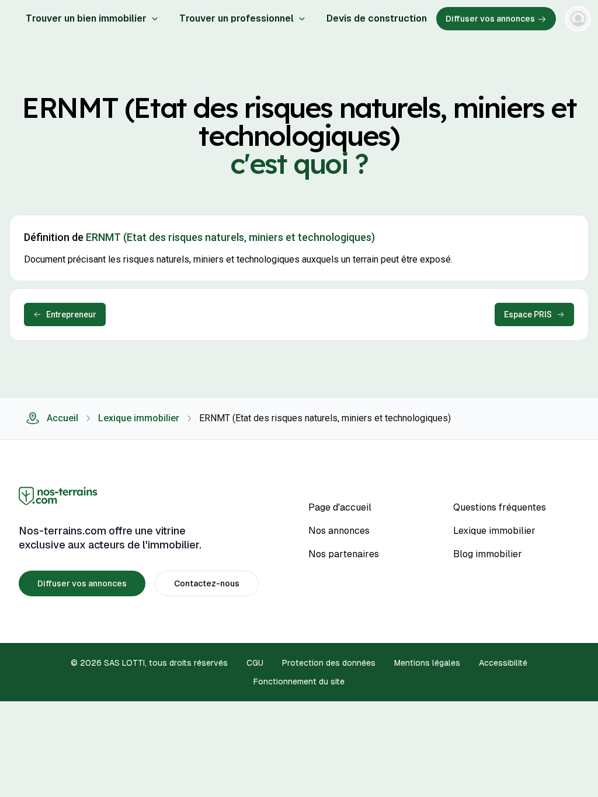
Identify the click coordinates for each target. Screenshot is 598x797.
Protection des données (329, 662)
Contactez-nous (206, 583)
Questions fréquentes (499, 507)
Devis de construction (376, 18)
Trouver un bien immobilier (86, 18)
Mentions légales (427, 662)
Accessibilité (503, 662)
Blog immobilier (487, 554)
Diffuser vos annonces (490, 18)
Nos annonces (339, 530)
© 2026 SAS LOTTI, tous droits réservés (149, 662)
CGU (254, 662)
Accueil (62, 418)
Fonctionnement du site (299, 681)
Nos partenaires (343, 554)
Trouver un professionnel (236, 18)
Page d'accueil (339, 507)
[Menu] (578, 19)
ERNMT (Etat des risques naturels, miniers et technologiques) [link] (325, 418)
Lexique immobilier (138, 418)
